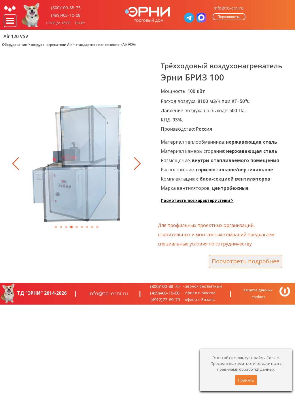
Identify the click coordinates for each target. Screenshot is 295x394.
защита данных (258, 289)
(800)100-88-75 (65, 7)
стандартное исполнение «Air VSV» (105, 44)
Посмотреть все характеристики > (197, 200)
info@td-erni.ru (228, 8)
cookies (258, 296)
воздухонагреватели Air (51, 44)
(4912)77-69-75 (165, 299)
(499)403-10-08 (65, 15)
